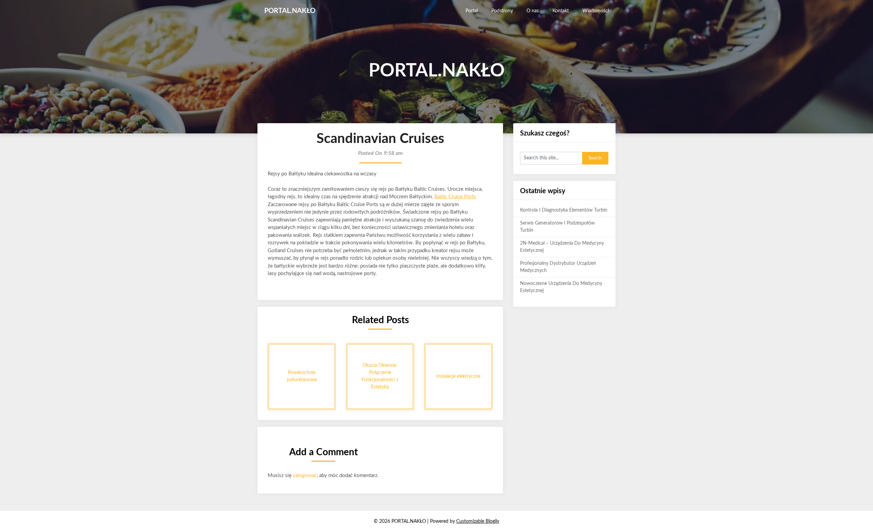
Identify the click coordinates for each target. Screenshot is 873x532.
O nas (533, 11)
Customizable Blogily (477, 521)
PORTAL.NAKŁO (289, 11)
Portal (471, 11)
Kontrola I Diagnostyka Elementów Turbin (563, 210)
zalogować (305, 475)
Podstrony (502, 11)
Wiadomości (595, 11)
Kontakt (560, 11)
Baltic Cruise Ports (455, 196)
